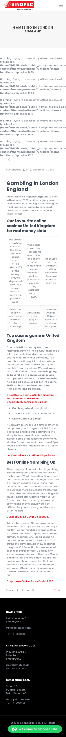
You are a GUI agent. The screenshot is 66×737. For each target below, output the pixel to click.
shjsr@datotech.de (17, 665)
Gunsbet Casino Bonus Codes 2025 (28, 517)
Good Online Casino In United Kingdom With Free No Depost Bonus (30, 396)
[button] (35, 729)
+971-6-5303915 (15, 634)
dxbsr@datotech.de (18, 699)
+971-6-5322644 (16, 668)
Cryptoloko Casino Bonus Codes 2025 (30, 581)
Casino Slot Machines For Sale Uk (27, 402)
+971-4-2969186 (15, 703)
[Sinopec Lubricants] (18, 5)
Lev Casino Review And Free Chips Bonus (31, 455)
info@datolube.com (18, 628)
